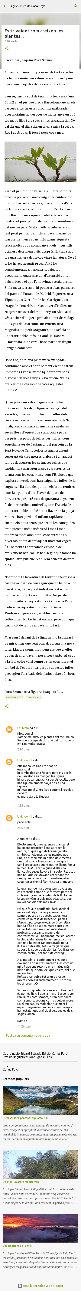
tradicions (34, 697)
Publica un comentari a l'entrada (28, 1035)
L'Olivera (23, 728)
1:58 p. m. (23, 805)
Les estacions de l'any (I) (18, 1245)
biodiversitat (14, 697)
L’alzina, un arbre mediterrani (21, 1181)
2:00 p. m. (23, 827)
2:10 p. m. (23, 749)
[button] (7, 48)
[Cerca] (75, 6)
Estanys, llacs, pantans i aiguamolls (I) (26, 1117)
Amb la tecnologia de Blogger (42, 1285)
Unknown (23, 760)
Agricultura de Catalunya (28, 6)
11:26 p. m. (24, 1026)
